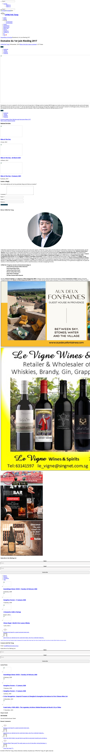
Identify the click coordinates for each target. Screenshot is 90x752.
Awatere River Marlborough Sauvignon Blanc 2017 (16, 119)
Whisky (55, 640)
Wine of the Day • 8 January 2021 (11, 176)
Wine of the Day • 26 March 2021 (11, 157)
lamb (44, 640)
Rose (35, 640)
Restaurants (6, 27)
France (5, 640)
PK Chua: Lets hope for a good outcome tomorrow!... (16, 632)
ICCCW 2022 (9, 23)
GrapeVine (6, 31)
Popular (5, 577)
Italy (22, 640)
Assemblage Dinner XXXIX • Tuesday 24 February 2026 (20, 589)
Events (5, 24)
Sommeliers (6, 25)
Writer (5, 19)
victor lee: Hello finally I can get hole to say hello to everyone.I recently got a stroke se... (25, 738)
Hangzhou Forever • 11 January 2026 (14, 600)
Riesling (58, 640)
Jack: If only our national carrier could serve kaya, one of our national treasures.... (23, 637)
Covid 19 (2, 640)
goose (62, 640)
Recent (5, 575)
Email (2, 199)
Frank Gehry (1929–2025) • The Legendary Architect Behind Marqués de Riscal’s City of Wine (32, 707)
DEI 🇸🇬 (5, 35)
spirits (65, 640)
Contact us (6, 32)
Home (4, 17)
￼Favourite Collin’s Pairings (12, 612)
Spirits (5, 29)
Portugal (39, 640)
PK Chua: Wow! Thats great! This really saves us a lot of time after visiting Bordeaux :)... (25, 743)
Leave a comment (32, 44)
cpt (60, 640)
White (28, 640)
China (9, 640)
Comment (3, 194)
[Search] (1, 1)
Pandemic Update (13, 640)
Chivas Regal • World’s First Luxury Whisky (16, 623)
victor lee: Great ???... (8, 748)
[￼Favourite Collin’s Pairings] (7, 609)
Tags (4, 579)
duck (42, 640)
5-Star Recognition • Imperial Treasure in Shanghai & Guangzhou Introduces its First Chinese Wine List (35, 696)
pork (50, 640)
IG (3, 33)
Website (3, 202)
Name (2, 197)
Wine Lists (6, 28)
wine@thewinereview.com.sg (11, 645)
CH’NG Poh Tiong (5, 44)
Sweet (30, 640)
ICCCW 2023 (9, 21)
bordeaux (25, 640)
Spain (32, 640)
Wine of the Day (8, 37)
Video (37, 640)
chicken (52, 640)
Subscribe (45, 572)
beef (48, 640)
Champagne (19, 640)
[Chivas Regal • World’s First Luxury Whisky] (7, 620)
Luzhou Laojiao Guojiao (8, 120)
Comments (6, 578)
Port (46, 640)
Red (7, 640)
